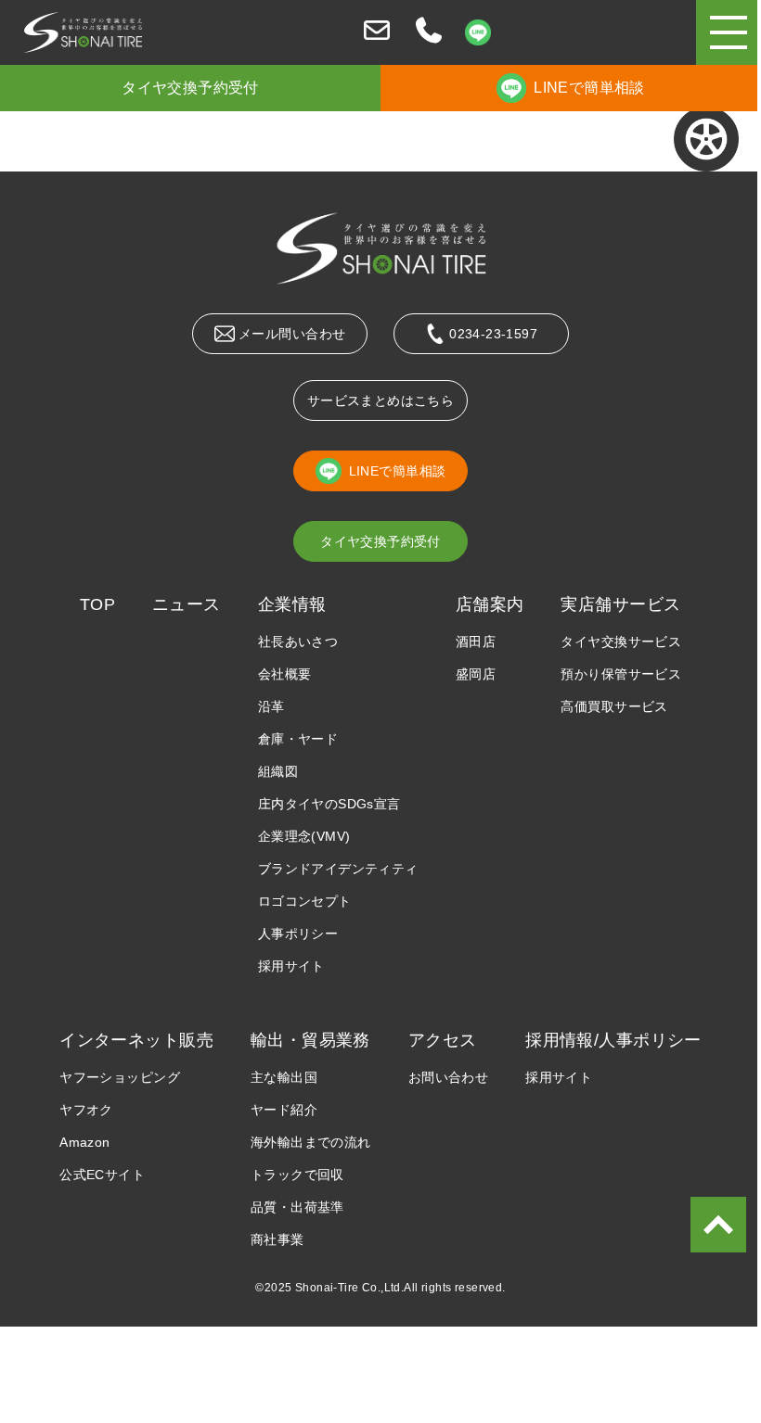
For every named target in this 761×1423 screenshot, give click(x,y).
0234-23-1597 (493, 333)
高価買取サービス (614, 706)
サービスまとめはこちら (381, 400)
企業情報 (292, 604)
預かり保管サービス (621, 674)
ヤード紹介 (284, 1109)
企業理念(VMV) (304, 836)
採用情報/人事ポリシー (613, 1040)
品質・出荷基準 (297, 1207)
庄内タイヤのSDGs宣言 (329, 803)
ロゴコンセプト (305, 901)
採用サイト (291, 966)
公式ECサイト (102, 1174)
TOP (97, 604)
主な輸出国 (284, 1077)
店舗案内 (490, 604)
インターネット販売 (136, 1040)
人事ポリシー (298, 933)
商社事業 (277, 1239)
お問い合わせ (448, 1077)
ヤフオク (86, 1109)
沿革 (271, 706)
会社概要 (285, 674)
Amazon (84, 1142)
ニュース (186, 604)
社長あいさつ (298, 641)
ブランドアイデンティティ (338, 868)
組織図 (278, 771)
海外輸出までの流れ (311, 1142)
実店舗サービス (620, 604)
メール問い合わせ (292, 333)
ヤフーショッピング (119, 1077)
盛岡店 (476, 674)
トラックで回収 (297, 1174)
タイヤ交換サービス (621, 641)
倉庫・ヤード (298, 738)
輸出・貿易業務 (310, 1040)
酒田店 (476, 641)
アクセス (442, 1040)
